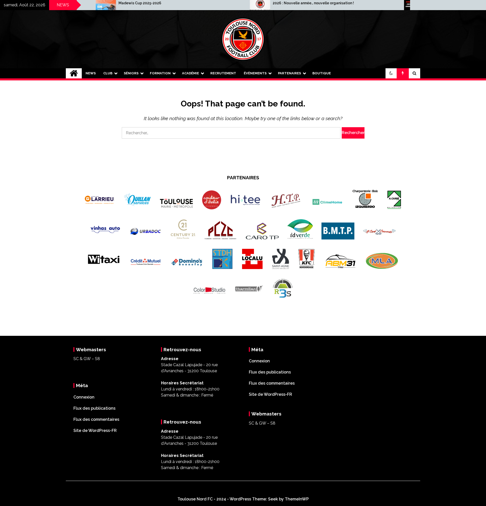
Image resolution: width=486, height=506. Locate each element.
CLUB (107, 73)
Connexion (83, 397)
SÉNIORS (131, 73)
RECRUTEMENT (223, 73)
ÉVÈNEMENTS (255, 73)
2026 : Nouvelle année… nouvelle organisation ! (282, 3)
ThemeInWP (297, 499)
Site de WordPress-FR (95, 430)
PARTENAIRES (289, 73)
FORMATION (160, 73)
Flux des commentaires (96, 419)
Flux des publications (94, 408)
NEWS (91, 73)
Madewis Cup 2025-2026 (109, 3)
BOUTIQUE (321, 73)
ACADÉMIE (190, 73)
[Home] (74, 73)
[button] (391, 73)
